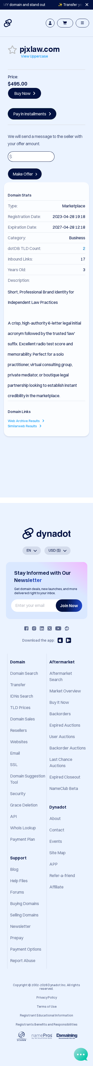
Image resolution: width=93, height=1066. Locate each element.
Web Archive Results (24, 421)
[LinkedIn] (42, 628)
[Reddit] (67, 628)
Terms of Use (47, 1006)
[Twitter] (50, 628)
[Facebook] (26, 628)
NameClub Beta (63, 788)
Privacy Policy (46, 997)
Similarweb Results (22, 426)
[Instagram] (34, 628)
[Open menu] (82, 23)
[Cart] (65, 23)
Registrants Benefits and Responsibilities (47, 1024)
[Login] (50, 23)
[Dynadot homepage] (8, 23)
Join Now (69, 605)
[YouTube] (58, 628)
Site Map (57, 852)
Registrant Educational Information (46, 1015)
